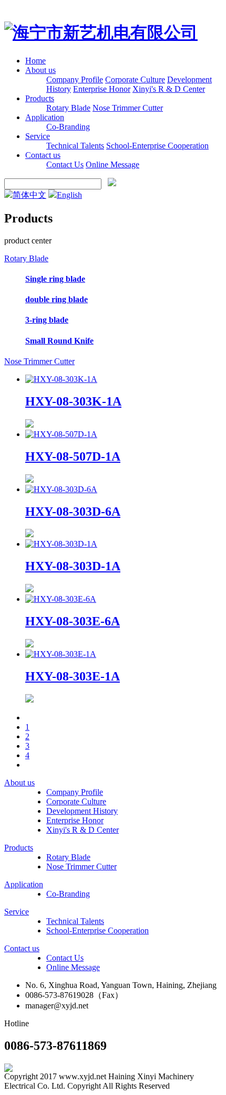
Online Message (112, 164)
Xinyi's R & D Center (168, 88)
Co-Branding (68, 126)
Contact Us (65, 164)
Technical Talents (75, 145)
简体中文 (29, 194)
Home (35, 60)
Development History (82, 810)
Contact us (42, 155)
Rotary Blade (68, 107)
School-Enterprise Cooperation (157, 145)
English (69, 194)
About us (40, 70)
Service (37, 136)
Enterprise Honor (101, 88)
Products (39, 98)
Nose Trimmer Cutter (128, 107)
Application (44, 117)
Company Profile (74, 79)
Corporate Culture (135, 79)
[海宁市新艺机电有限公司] (101, 32)
